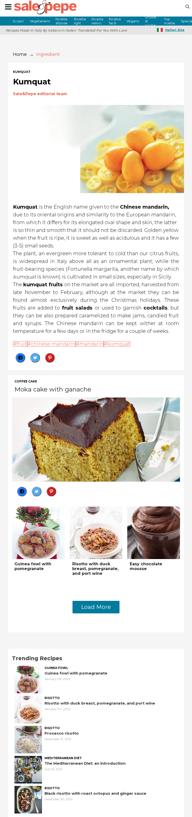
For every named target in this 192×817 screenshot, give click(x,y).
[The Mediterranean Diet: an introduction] (28, 769)
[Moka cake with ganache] (96, 439)
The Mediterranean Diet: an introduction (85, 763)
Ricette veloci (98, 21)
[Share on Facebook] (20, 358)
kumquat (21, 72)
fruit (22, 344)
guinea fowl (56, 668)
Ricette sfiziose (62, 21)
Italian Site (174, 30)
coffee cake (25, 381)
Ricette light (80, 21)
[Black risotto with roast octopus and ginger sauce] (28, 799)
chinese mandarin (53, 344)
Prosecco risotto (61, 733)
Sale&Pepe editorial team (40, 93)
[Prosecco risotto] (28, 739)
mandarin (92, 344)
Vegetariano (40, 21)
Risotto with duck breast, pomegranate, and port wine (95, 569)
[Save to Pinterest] (50, 358)
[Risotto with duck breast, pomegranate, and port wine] (96, 532)
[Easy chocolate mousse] (153, 532)
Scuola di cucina (150, 21)
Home (20, 54)
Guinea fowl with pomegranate (32, 566)
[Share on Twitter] (35, 358)
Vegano (132, 21)
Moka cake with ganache (52, 389)
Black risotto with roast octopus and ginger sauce (95, 793)
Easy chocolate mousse (146, 566)
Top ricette (169, 21)
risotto (52, 698)
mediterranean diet (63, 758)
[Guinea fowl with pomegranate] (38, 532)
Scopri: (18, 21)
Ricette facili (115, 21)
